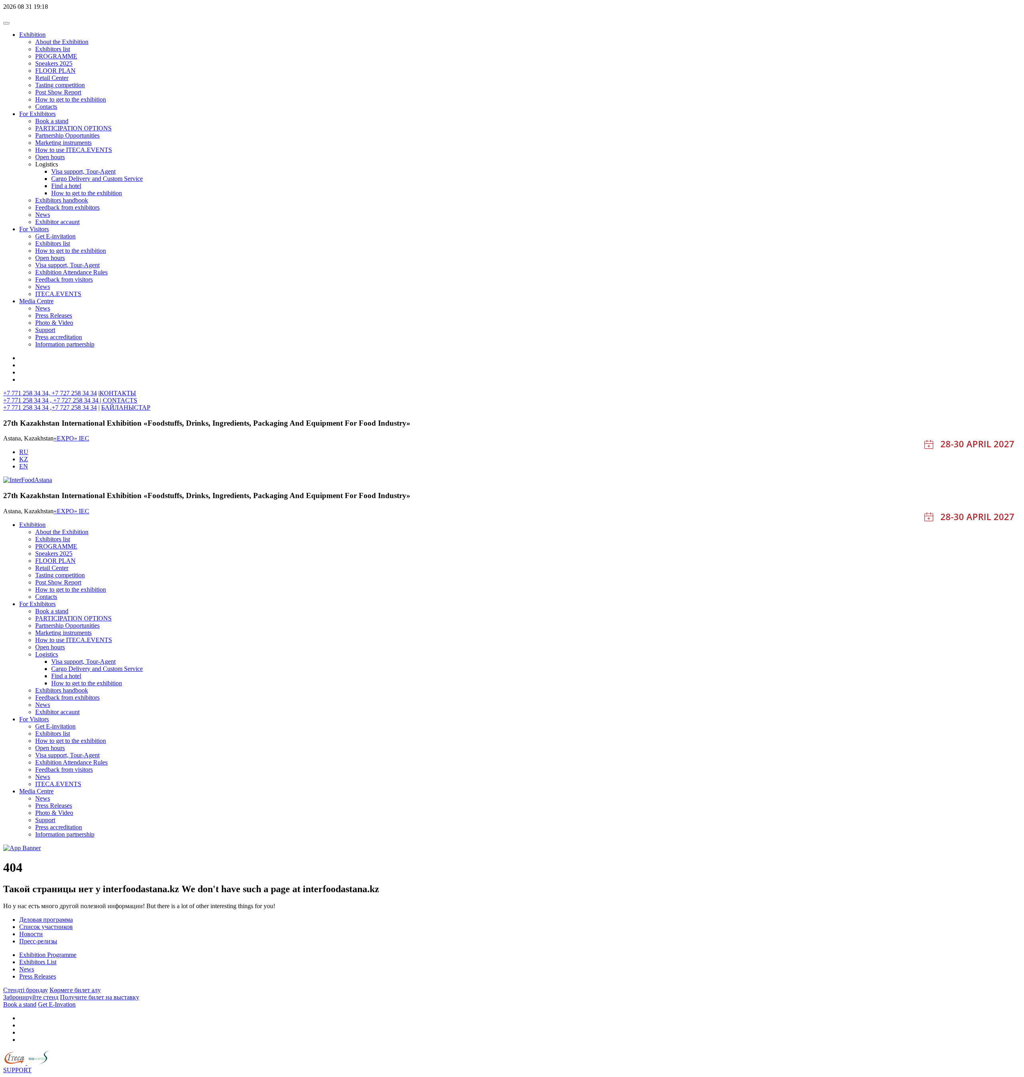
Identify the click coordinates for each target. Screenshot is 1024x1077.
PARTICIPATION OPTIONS (73, 128)
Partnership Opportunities (67, 135)
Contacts (46, 106)
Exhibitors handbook (61, 200)
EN (23, 466)
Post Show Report (58, 92)
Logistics (46, 654)
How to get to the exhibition (70, 99)
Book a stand (51, 121)
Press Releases (53, 315)
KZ (23, 459)
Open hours (50, 157)
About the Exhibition (61, 41)
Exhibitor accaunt (57, 221)
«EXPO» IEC (71, 438)
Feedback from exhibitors (67, 207)
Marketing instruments (63, 142)
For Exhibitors (37, 113)
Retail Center (51, 77)
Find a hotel (66, 185)
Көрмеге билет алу (75, 990)
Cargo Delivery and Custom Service (97, 178)
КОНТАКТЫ (118, 393)
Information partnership (64, 344)
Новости (31, 934)
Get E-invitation (55, 236)
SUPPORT (17, 1070)
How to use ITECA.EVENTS (73, 149)
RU (23, 451)
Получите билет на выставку (99, 997)
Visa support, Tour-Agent (83, 171)
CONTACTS (120, 400)
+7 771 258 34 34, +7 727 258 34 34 (50, 393)
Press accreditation (58, 337)
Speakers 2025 (53, 63)
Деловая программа (46, 919)
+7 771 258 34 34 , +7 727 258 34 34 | (53, 400)
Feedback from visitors (64, 279)
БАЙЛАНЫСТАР (125, 407)
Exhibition (32, 34)
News (42, 214)
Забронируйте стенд (30, 997)
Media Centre (36, 301)
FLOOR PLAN (55, 70)
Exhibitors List (37, 962)
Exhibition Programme (47, 954)
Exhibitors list (52, 49)
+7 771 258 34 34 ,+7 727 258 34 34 (50, 407)
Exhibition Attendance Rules (71, 272)
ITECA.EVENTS (58, 293)
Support (45, 329)
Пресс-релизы (38, 941)
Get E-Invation (57, 1004)
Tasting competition (60, 85)
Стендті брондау (25, 990)
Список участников (46, 926)
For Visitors (34, 229)
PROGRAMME (56, 56)
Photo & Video (54, 322)
